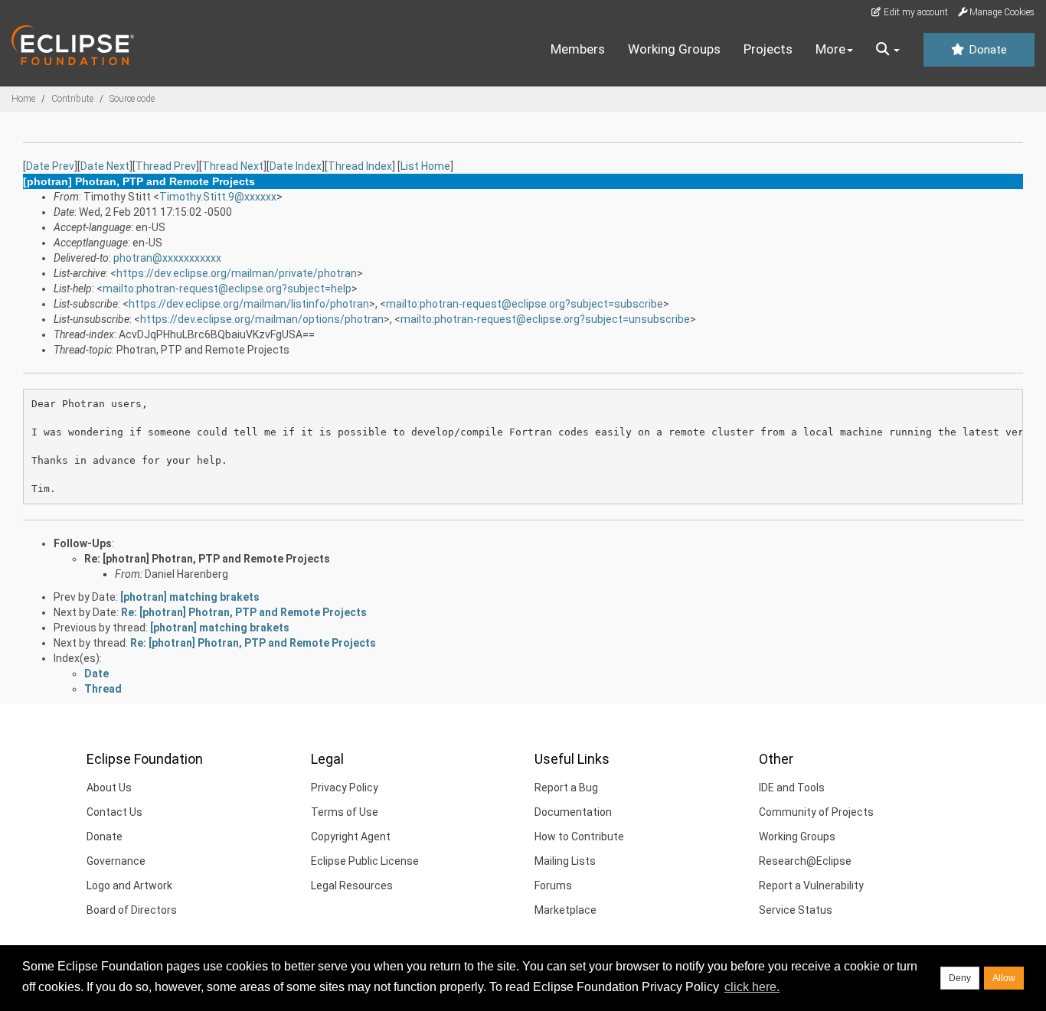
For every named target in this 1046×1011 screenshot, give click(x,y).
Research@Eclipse (805, 861)
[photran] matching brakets (190, 597)
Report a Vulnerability (811, 885)
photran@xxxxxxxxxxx (167, 258)
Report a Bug (566, 787)
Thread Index (360, 166)
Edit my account (914, 12)
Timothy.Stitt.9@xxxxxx (217, 197)
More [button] (830, 49)
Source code (132, 98)
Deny (960, 978)
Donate (986, 50)
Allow (1003, 978)
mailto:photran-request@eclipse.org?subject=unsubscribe (545, 319)
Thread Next (232, 166)
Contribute (72, 98)
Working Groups (674, 49)
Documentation (573, 812)
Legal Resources (352, 885)
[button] (888, 49)
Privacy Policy (344, 787)
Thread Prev (166, 166)
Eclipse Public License (365, 861)
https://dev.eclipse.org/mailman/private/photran (236, 273)
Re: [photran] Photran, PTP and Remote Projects (207, 559)
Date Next (104, 166)
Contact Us (114, 812)
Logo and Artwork (129, 885)
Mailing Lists (565, 861)
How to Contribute (579, 836)
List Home (425, 166)
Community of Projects (816, 812)
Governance (116, 861)
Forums (553, 885)
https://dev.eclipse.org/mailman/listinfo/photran (249, 304)
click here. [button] (752, 986)
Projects (768, 49)
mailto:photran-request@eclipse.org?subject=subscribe (524, 304)
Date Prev (50, 166)
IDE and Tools (792, 787)
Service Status (795, 910)
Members (578, 49)
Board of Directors (132, 910)
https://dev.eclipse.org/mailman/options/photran (262, 319)
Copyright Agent (351, 836)
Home (23, 98)
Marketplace (565, 910)
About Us (109, 787)
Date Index (296, 166)
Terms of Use (344, 812)
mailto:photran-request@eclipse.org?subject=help (227, 288)
